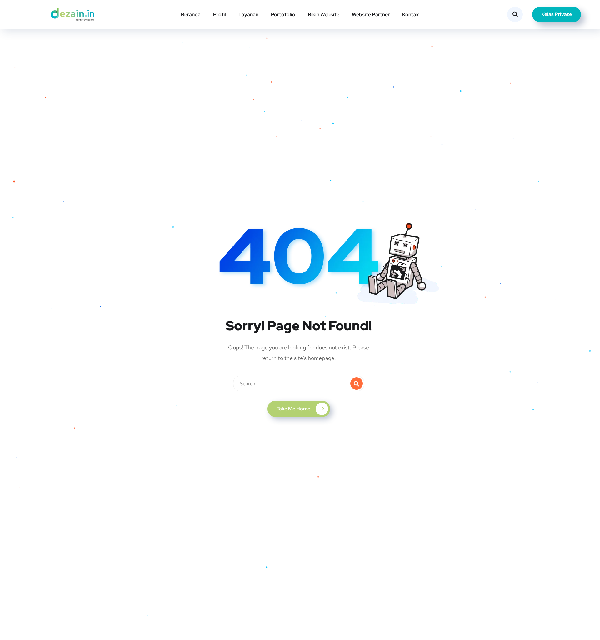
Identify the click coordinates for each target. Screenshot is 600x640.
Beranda (191, 14)
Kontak (410, 14)
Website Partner (371, 14)
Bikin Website (323, 14)
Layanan (248, 14)
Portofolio (283, 14)
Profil (219, 14)
